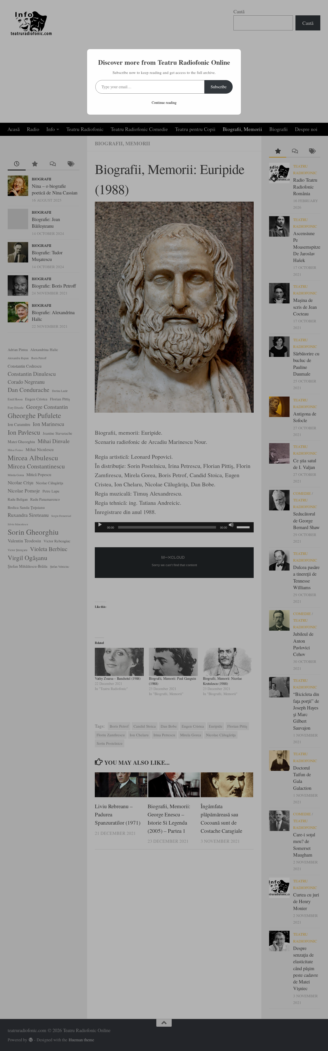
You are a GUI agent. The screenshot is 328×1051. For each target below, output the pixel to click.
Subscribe (219, 86)
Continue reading (164, 102)
